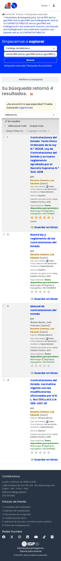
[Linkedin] (28, 537)
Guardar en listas (46, 227)
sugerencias (26, 107)
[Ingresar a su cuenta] (53, 5)
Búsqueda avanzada (37, 14)
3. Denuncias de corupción (16, 514)
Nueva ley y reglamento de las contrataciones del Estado (43, 240)
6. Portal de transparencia (16, 525)
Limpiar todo (37, 125)
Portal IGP (10, 14)
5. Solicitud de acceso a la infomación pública (27, 521)
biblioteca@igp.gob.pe (14, 492)
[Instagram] (20, 537)
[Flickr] (53, 537)
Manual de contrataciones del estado (43, 310)
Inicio (20, 14)
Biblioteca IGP (14, 6)
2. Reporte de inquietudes (16, 510)
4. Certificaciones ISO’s (14, 518)
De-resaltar (13, 121)
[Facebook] (4, 537)
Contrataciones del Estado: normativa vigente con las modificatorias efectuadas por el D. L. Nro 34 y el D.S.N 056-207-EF (44, 392)
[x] (13, 537)
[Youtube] (36, 537)
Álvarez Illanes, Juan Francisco (41, 324)
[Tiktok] (45, 537)
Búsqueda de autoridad (40, 65)
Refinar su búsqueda (31, 79)
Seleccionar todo (17, 125)
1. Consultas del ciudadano (16, 507)
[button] (45, 5)
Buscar (30, 60)
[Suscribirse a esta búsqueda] (31, 94)
